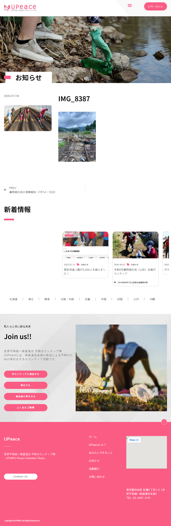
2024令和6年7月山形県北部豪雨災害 (133, 282)
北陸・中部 (67, 299)
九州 (136, 299)
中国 (103, 299)
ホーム (93, 436)
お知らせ (94, 460)
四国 (120, 299)
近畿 (87, 299)
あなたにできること (101, 452)
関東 (47, 299)
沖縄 (152, 299)
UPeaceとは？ (97, 444)
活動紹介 (94, 468)
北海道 (13, 299)
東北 (31, 299)
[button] (130, 5)
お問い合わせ (97, 476)
